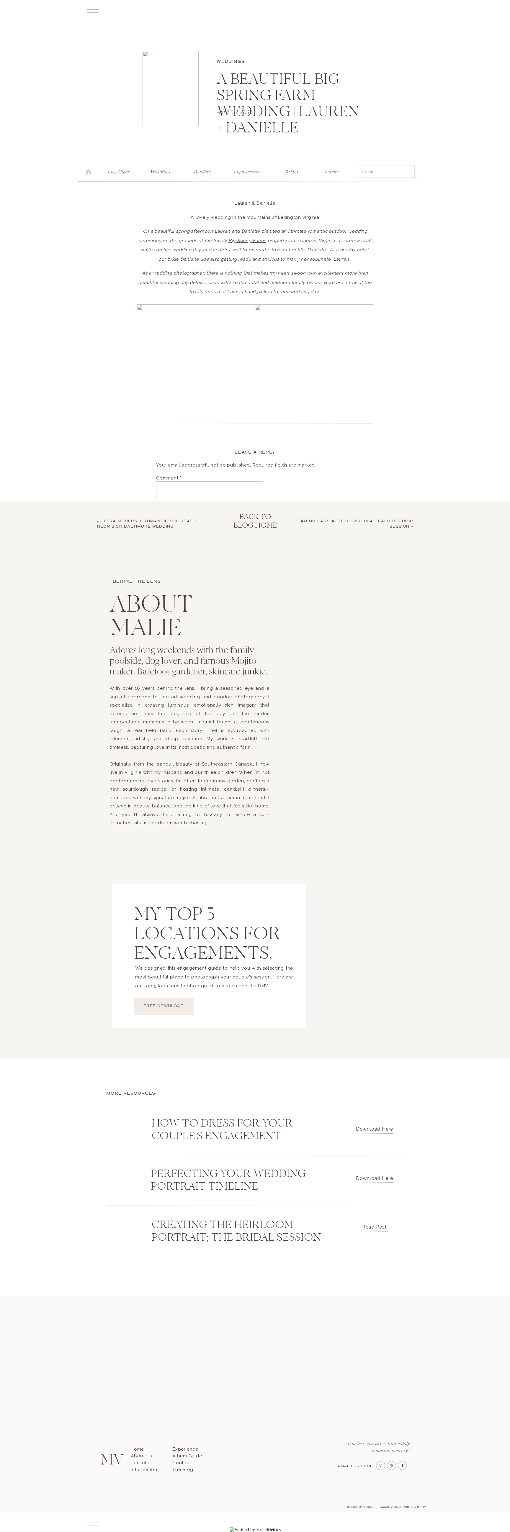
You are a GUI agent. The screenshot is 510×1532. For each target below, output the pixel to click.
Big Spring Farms (247, 240)
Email (163, 589)
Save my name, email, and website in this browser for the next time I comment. (246, 640)
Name (164, 567)
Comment (169, 478)
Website (165, 610)
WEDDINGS (231, 61)
